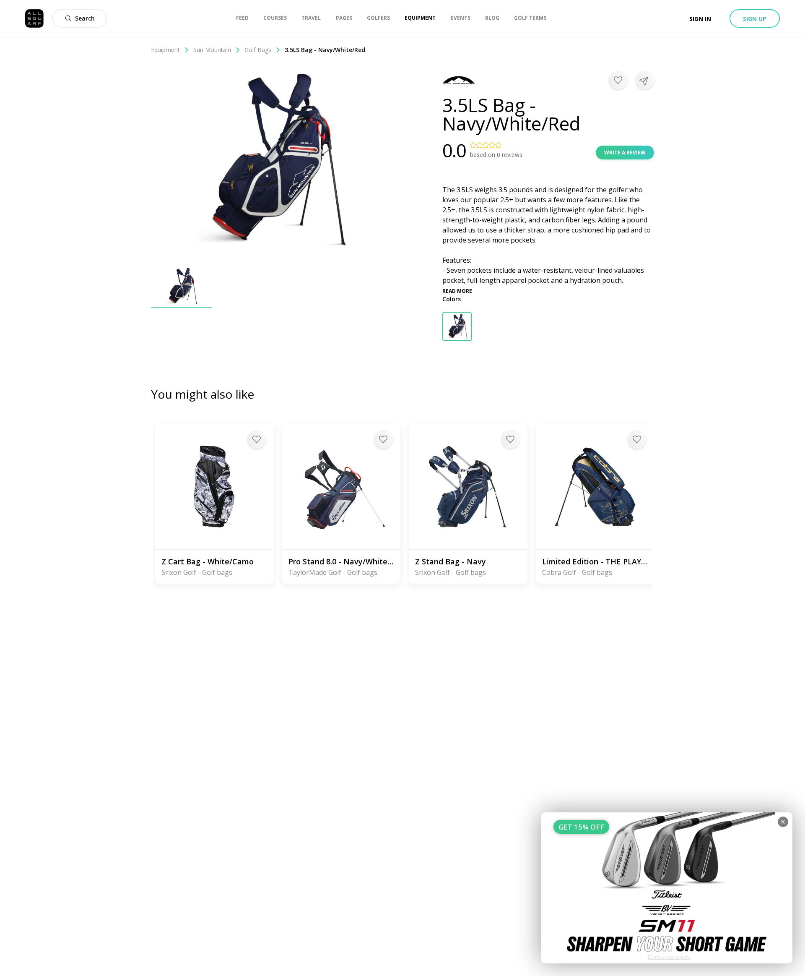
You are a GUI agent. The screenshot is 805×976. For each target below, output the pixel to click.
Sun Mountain (212, 50)
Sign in (700, 19)
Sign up (754, 19)
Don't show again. (669, 956)
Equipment (165, 50)
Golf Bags (257, 50)
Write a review (625, 152)
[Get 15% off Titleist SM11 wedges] (666, 887)
